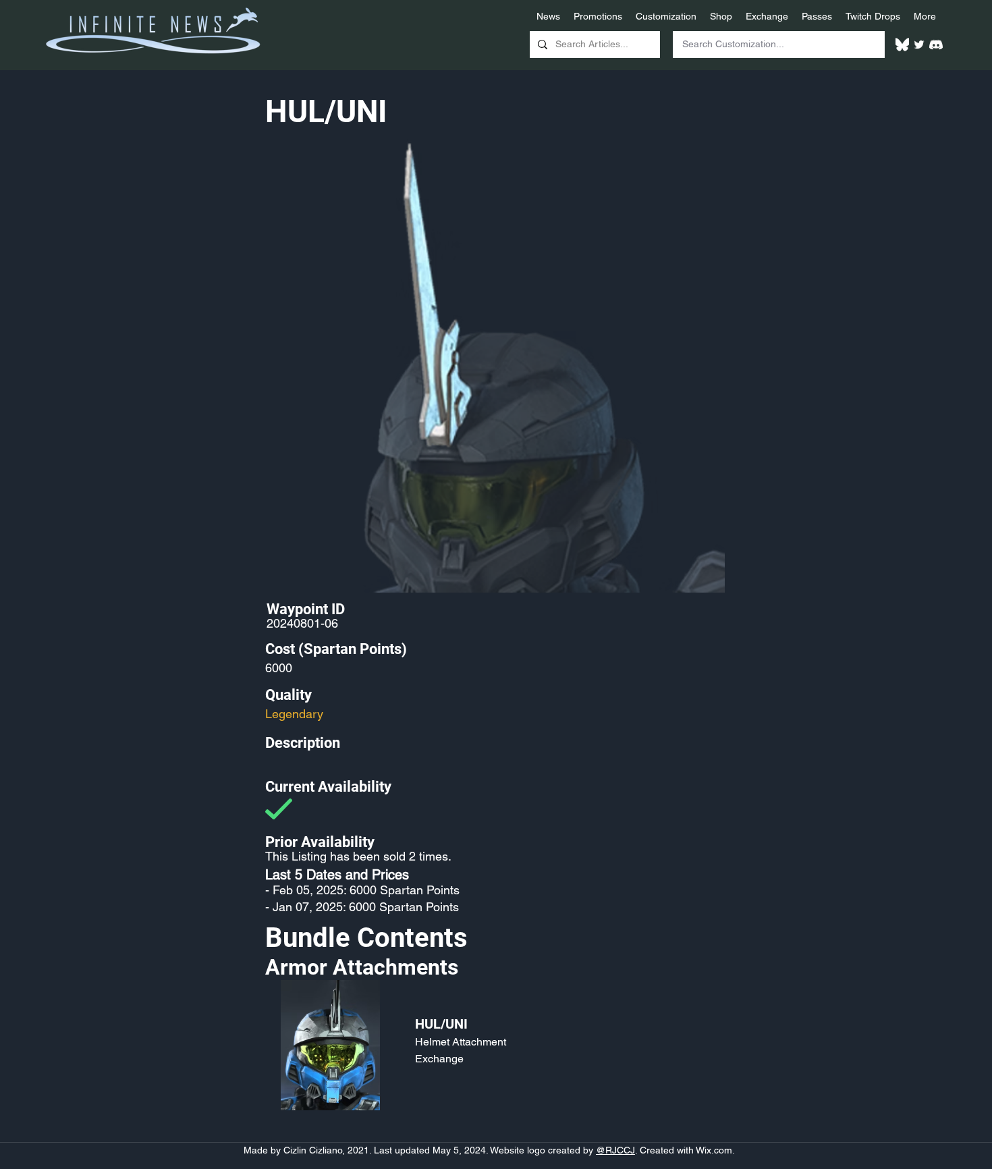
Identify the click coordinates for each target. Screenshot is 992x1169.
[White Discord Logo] (936, 44)
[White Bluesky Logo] (902, 44)
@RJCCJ (615, 1150)
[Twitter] (919, 44)
